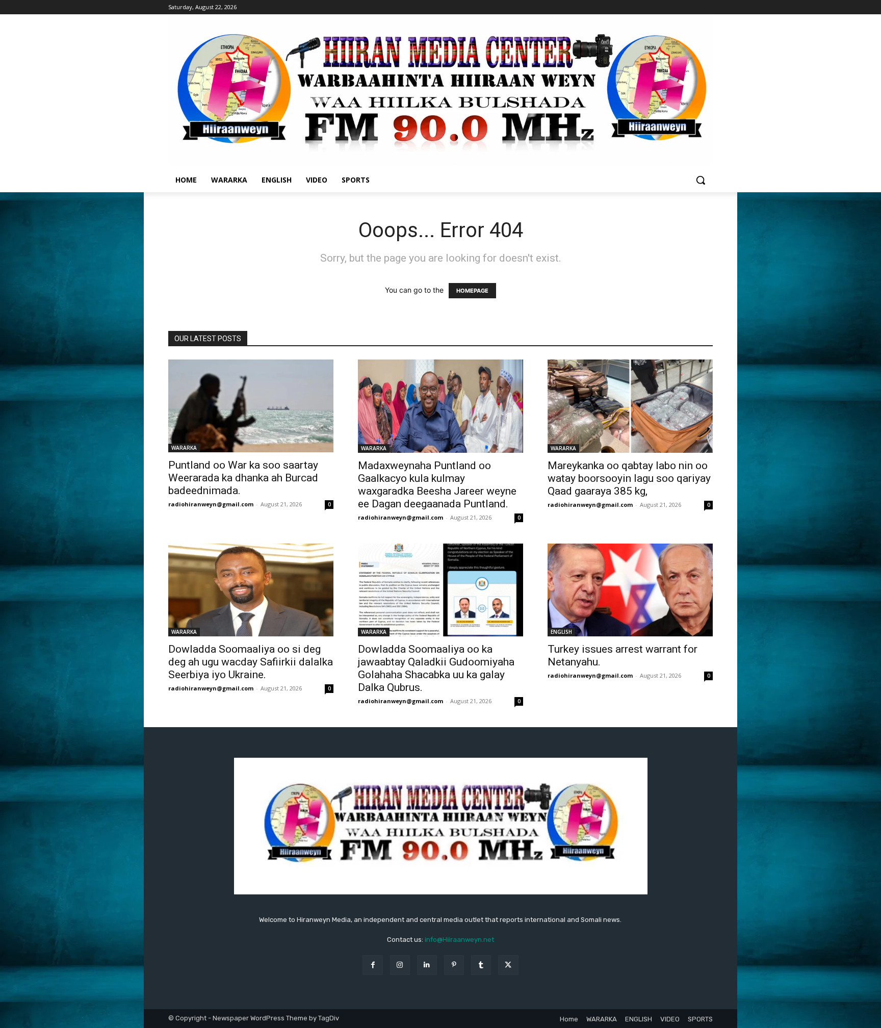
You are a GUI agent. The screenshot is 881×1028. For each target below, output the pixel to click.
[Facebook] (372, 965)
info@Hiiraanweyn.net (459, 939)
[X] (508, 965)
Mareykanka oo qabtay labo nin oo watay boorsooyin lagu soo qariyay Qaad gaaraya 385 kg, (629, 478)
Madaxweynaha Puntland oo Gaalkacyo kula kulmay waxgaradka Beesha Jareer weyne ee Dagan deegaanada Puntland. (437, 484)
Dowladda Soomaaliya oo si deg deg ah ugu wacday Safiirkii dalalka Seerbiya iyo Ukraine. (250, 662)
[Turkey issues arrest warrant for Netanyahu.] (630, 590)
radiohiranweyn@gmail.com (210, 504)
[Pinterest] (454, 965)
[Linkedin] (427, 965)
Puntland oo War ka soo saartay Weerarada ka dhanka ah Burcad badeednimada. (243, 478)
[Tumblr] (481, 965)
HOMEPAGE (472, 290)
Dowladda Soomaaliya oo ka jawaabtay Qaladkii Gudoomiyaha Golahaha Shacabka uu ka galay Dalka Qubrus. (436, 668)
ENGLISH (561, 631)
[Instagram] (400, 965)
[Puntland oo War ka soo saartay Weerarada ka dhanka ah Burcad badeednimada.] (250, 405)
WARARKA (184, 447)
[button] (700, 180)
